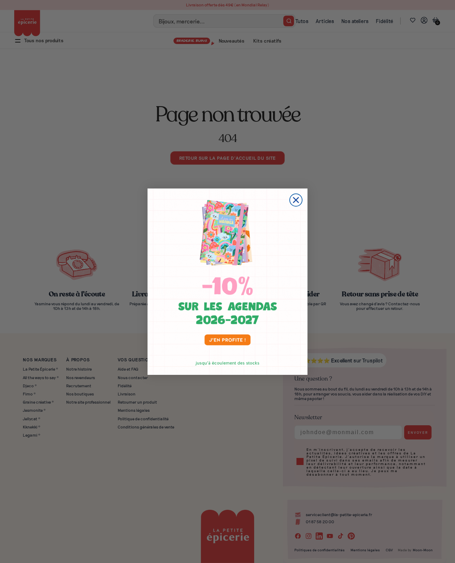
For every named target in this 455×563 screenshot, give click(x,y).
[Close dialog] (296, 200)
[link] (227, 281)
